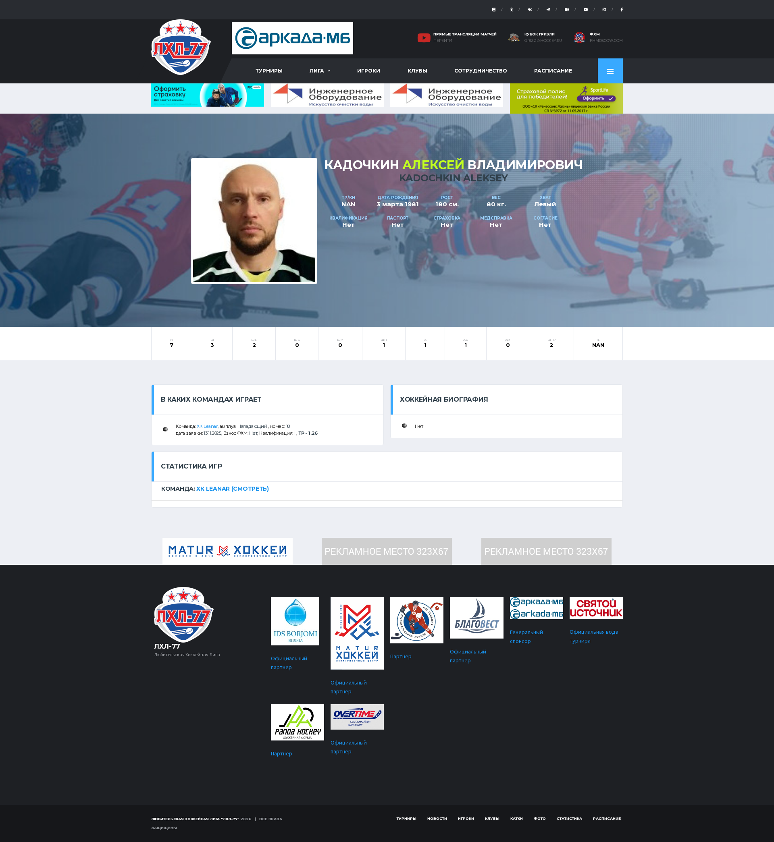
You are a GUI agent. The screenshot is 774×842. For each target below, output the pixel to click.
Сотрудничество (480, 71)
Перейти (442, 41)
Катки (516, 818)
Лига (317, 71)
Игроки (368, 71)
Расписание (553, 71)
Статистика (569, 818)
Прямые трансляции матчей (465, 34)
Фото (540, 818)
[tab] (387, 488)
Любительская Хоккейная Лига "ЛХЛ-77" (195, 819)
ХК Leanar (207, 426)
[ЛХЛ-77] (566, 98)
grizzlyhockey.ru (543, 41)
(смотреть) (250, 488)
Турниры (269, 71)
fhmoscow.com (606, 41)
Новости (437, 818)
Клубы (417, 71)
